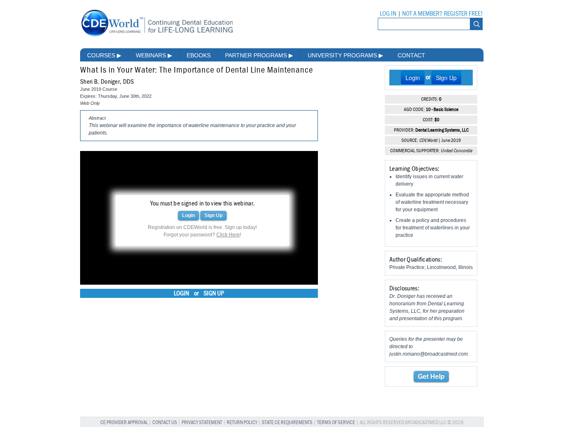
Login (188, 215)
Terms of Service (336, 422)
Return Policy (242, 422)
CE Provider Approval (124, 422)
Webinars (154, 55)
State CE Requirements (287, 422)
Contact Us (164, 422)
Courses (104, 55)
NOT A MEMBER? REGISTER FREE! (442, 13)
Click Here (228, 235)
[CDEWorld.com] (157, 36)
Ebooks (199, 55)
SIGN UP (214, 293)
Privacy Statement (202, 422)
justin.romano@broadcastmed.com (428, 354)
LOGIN (181, 293)
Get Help (431, 376)
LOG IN (388, 13)
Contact (411, 55)
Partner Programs (259, 55)
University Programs (345, 55)
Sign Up (213, 215)
